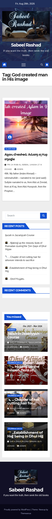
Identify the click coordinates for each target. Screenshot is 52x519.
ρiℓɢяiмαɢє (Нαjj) (15, 362)
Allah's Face (10, 149)
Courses (11, 330)
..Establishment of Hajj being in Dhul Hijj (25, 434)
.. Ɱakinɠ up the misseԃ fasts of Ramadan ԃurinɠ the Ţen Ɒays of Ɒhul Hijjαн (25, 246)
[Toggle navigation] (23, 64)
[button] (42, 64)
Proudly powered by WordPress (17, 510)
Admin (20, 169)
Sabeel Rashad (26, 45)
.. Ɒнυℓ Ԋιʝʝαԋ (16, 279)
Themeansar (26, 513)
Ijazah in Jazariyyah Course (19, 235)
